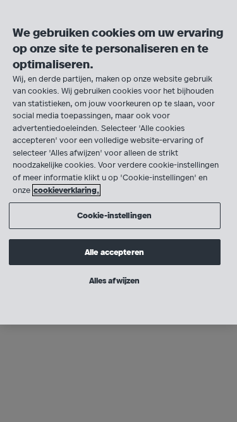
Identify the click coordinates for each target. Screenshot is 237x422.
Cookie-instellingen (114, 215)
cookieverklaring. (66, 190)
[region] (118, 162)
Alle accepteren (114, 252)
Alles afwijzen (114, 280)
